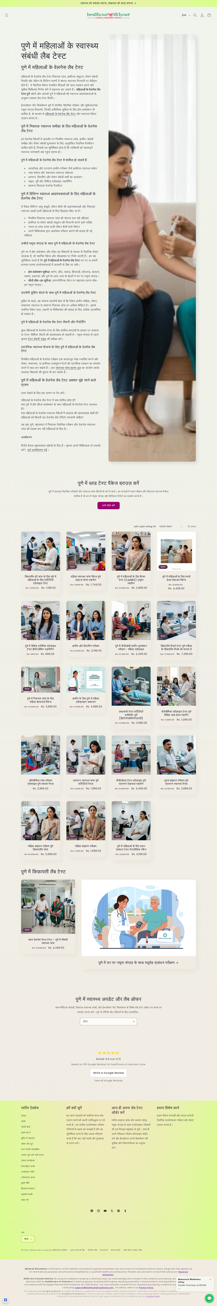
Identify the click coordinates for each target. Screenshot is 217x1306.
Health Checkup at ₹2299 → (192, 1284)
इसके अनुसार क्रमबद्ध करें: (145, 526)
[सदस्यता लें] (133, 1021)
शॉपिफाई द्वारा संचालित (60, 1250)
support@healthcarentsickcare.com (94, 1287)
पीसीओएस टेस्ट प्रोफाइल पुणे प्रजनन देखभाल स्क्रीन (131, 782)
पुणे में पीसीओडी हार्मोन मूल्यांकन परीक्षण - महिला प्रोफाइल (131, 647)
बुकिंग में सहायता (28, 1138)
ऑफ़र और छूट (27, 1143)
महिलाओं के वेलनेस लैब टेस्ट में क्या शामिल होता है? (48, 400)
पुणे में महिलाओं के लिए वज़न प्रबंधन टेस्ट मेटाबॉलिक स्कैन (131, 848)
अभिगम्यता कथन (28, 1177)
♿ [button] (5, 1300)
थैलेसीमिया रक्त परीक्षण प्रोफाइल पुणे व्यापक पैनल (40, 782)
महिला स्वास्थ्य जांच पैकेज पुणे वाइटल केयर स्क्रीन (86, 578)
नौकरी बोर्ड (25, 1127)
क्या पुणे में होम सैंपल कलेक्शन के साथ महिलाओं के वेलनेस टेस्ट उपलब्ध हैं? (59, 406)
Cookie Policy (153, 1296)
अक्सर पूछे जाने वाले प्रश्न (32, 1154)
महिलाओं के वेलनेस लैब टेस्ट (60, 114)
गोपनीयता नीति (92, 1250)
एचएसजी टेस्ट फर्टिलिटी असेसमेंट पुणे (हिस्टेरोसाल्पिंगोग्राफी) (131, 715)
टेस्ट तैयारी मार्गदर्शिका (30, 1149)
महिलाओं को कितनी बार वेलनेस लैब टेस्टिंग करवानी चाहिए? (52, 417)
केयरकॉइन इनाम (28, 1166)
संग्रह (23, 1115)
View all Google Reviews (108, 1080)
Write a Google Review (108, 1073)
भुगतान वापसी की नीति (77, 1250)
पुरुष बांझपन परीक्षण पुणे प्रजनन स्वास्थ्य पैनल (176, 782)
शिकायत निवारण (28, 1188)
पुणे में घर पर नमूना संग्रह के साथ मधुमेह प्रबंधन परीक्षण (136, 962)
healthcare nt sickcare (41, 1250)
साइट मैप (25, 1199)
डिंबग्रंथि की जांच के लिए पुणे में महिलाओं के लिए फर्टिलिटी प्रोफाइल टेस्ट (40, 580)
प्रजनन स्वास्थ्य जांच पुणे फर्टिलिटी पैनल (86, 782)
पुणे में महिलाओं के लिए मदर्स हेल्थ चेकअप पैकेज (176, 578)
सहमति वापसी (27, 1194)
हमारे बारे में (26, 1132)
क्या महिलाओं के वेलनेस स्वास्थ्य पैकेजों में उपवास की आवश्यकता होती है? (60, 413)
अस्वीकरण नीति (27, 1171)
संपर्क (23, 1121)
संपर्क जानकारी (116, 1250)
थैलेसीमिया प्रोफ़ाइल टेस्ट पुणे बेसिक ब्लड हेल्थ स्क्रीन (176, 713)
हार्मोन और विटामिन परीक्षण (85, 646)
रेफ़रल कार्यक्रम (28, 1160)
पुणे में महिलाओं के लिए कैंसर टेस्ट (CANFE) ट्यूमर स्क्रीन (131, 580)
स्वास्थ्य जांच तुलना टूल (68, 368)
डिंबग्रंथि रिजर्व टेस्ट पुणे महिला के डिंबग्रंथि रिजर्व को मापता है (176, 647)
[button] (6, 15)
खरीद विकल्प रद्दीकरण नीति (132, 1250)
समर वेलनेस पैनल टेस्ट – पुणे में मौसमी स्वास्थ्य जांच (48, 941)
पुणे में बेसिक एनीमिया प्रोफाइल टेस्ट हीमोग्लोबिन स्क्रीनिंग (40, 647)
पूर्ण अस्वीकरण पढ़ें (37, 450)
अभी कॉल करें (108, 505)
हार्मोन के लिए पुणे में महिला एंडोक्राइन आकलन (86, 700)
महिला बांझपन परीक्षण (86, 846)
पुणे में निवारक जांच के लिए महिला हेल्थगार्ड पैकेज (40, 700)
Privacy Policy (146, 1287)
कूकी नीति (25, 1183)
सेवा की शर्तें (104, 1250)
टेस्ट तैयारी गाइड (37, 339)
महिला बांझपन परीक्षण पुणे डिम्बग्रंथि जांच (40, 848)
